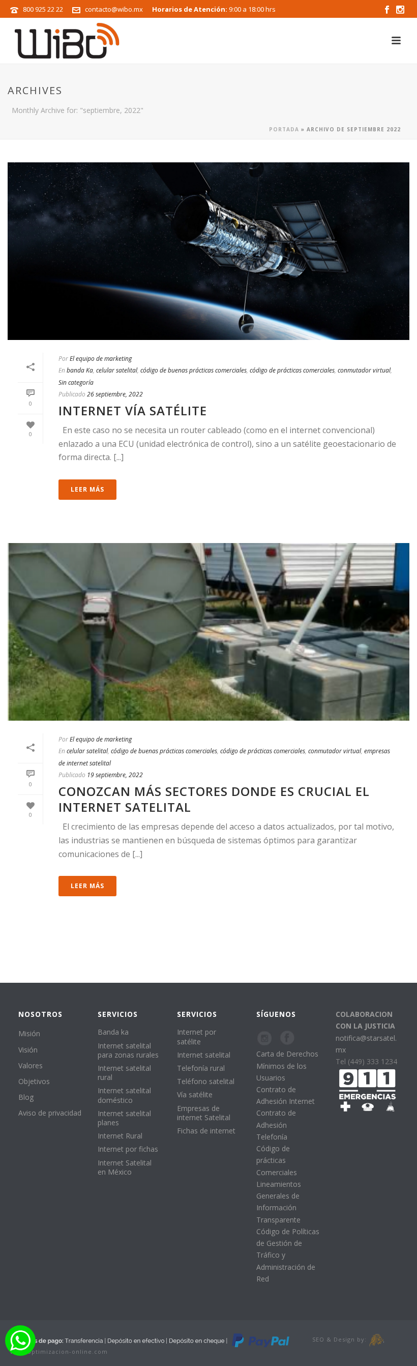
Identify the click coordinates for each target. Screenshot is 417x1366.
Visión (28, 1050)
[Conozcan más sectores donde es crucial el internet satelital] (208, 632)
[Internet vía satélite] (208, 251)
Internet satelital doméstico (124, 1095)
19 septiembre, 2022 (115, 775)
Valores (30, 1065)
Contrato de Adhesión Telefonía (276, 1124)
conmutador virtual (364, 370)
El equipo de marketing (101, 358)
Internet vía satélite (132, 410)
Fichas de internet (206, 1130)
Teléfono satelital (205, 1081)
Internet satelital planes (124, 1117)
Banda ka (113, 1032)
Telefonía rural (201, 1068)
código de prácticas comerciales (292, 370)
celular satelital (116, 370)
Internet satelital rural (124, 1072)
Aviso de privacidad (49, 1113)
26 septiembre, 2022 (115, 394)
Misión (29, 1033)
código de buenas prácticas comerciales (193, 370)
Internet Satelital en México (125, 1167)
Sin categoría (76, 382)
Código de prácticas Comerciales (276, 1160)
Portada (284, 129)
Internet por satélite (196, 1036)
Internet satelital (203, 1055)
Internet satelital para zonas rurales (128, 1050)
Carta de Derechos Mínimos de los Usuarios (287, 1065)
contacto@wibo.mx (114, 9)
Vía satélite (195, 1094)
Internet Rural (120, 1136)
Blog (26, 1097)
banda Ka (80, 370)
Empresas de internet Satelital (203, 1112)
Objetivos (34, 1081)
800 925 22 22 (43, 9)
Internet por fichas (128, 1149)
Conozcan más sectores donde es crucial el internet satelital (214, 799)
